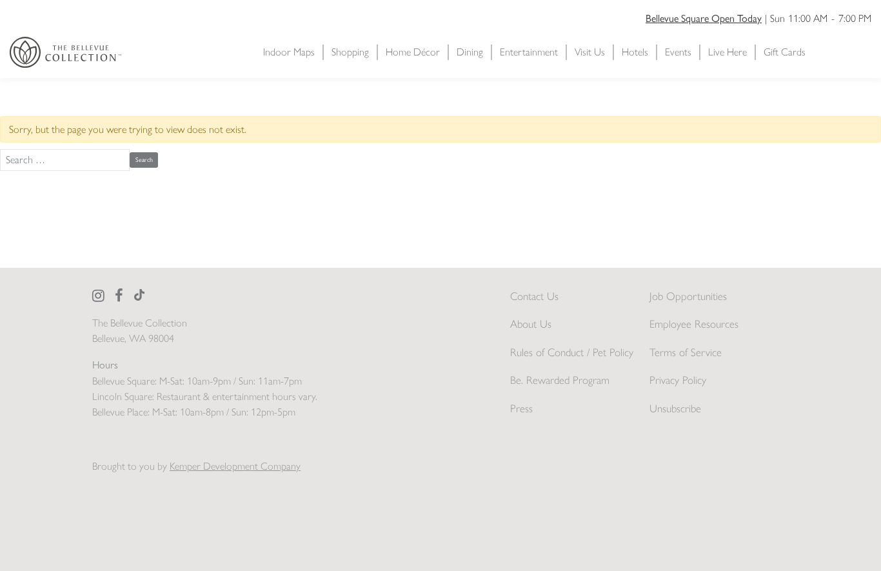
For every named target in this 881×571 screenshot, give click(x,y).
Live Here (727, 52)
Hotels (635, 52)
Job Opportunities (688, 296)
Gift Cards (785, 52)
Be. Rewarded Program (559, 380)
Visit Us (590, 52)
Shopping (350, 52)
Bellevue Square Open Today (704, 17)
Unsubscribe (675, 408)
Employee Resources (693, 323)
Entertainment (529, 52)
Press (521, 408)
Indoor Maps (289, 52)
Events (678, 52)
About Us (530, 323)
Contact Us (534, 296)
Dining (470, 52)
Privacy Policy (677, 380)
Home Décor (413, 52)
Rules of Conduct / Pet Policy (571, 352)
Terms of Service (685, 352)
